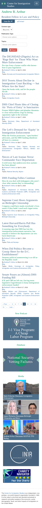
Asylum (21, 171)
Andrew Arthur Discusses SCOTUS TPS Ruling (19, 437)
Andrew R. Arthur (9, 70)
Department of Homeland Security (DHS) (23, 190)
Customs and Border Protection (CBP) (15, 192)
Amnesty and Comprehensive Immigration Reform (23, 74)
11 (32, 304)
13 (4, 307)
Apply (4, 50)
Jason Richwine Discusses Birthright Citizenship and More (17, 417)
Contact (21, 21)
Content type (6, 26)
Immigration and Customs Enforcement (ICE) (16, 268)
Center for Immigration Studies (14, 493)
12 (35, 304)
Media (21, 376)
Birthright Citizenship (8, 217)
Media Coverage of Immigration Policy (24, 266)
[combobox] (10, 36)
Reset (14, 50)
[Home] (4, 3)
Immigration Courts (13, 98)
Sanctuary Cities (13, 121)
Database (21, 345)
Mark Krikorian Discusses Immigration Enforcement (18, 397)
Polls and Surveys (13, 242)
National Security (12, 171)
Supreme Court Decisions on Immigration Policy (23, 215)
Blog (3, 72)
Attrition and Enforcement (17, 291)
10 (28, 304)
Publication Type (7, 34)
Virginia (25, 146)
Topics (4, 41)
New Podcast (21, 313)
